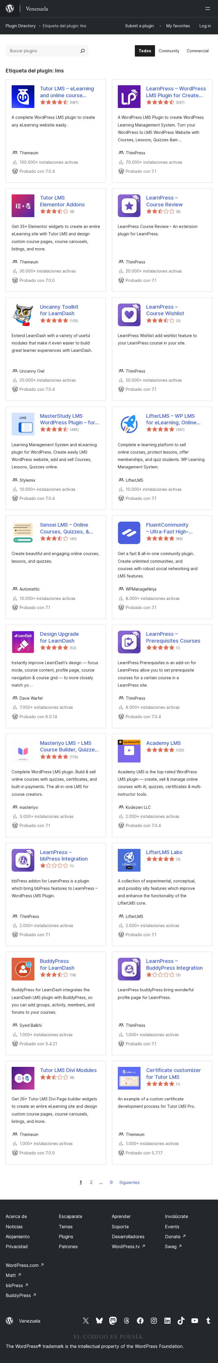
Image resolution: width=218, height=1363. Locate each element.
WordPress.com (25, 1265)
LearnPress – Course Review (164, 201)
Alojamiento (18, 1236)
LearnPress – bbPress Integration (64, 855)
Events (172, 1226)
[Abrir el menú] (209, 8)
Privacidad (17, 1246)
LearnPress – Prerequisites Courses (173, 637)
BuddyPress (21, 1295)
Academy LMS (163, 743)
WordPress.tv (129, 1246)
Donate (175, 1236)
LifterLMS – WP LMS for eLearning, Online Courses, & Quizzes (171, 419)
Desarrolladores (128, 1236)
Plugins (66, 1236)
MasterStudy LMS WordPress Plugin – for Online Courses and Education (67, 419)
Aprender (121, 1216)
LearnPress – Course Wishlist (165, 310)
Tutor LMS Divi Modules (68, 1070)
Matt (14, 1275)
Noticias (14, 1226)
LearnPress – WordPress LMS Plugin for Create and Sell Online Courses (176, 92)
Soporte (120, 1226)
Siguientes (130, 1182)
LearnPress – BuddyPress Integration (174, 964)
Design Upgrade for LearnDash (59, 637)
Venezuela (29, 1321)
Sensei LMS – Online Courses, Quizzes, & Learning (64, 528)
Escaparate (70, 1216)
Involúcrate (176, 1216)
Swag (173, 1246)
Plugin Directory (21, 25)
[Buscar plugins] (82, 51)
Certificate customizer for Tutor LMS (173, 1073)
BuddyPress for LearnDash (57, 964)
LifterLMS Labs (164, 852)
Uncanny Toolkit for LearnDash (59, 310)
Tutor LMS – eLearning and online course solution (67, 92)
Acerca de (16, 1216)
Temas (66, 1226)
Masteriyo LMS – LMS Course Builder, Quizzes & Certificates (69, 746)
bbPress (17, 1285)
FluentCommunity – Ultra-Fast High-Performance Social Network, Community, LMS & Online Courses (173, 528)
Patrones (68, 1246)
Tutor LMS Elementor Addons (62, 201)
